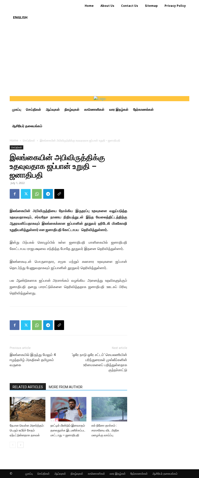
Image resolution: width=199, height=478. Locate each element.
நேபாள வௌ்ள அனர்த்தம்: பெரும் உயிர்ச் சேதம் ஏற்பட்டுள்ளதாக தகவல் (27, 430)
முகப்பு (29, 473)
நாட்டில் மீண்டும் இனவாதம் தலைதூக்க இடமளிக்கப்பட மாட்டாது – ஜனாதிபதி (67, 430)
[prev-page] (13, 445)
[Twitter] (26, 194)
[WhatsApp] (37, 194)
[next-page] (20, 445)
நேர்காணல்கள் (139, 473)
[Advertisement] (99, 60)
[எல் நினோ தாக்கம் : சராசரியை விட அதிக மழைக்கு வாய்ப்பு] (109, 409)
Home (14, 140)
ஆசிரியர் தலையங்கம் (165, 473)
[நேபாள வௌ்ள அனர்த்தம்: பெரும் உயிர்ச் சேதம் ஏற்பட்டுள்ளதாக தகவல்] (27, 409)
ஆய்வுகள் (60, 473)
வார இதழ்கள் (118, 473)
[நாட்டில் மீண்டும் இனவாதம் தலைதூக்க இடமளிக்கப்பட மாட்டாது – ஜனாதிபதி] (68, 409)
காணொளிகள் (96, 473)
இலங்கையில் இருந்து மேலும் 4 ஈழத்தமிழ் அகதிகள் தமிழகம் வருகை (33, 360)
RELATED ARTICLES (28, 387)
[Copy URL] (59, 194)
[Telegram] (48, 194)
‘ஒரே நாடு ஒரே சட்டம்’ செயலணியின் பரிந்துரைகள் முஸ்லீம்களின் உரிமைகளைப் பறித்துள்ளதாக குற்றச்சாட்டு (99, 362)
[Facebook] (14, 194)
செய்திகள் (29, 140)
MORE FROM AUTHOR (66, 387)
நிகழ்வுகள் (77, 473)
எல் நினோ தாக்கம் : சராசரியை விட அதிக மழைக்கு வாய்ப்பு (105, 430)
